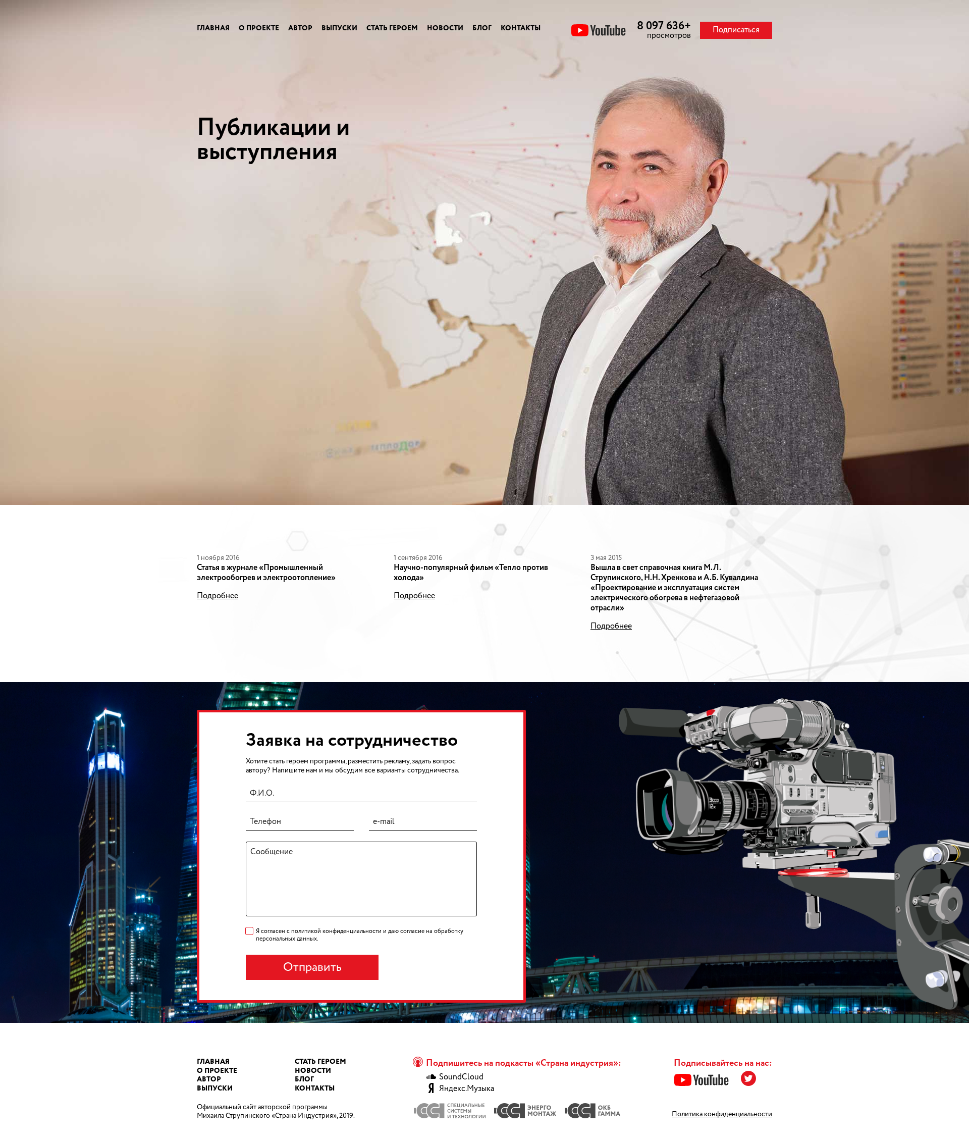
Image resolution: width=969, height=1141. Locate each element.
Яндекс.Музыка (466, 1089)
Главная (213, 28)
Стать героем (392, 28)
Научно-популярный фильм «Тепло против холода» (471, 573)
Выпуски (339, 28)
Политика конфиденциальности (722, 1114)
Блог (482, 28)
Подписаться (736, 30)
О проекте (259, 28)
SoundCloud (461, 1077)
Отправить (312, 967)
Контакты (521, 28)
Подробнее (217, 596)
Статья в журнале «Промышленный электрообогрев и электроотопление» (266, 573)
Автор (300, 28)
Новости (445, 28)
